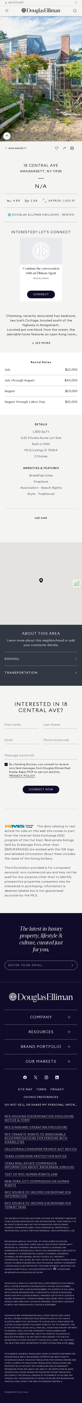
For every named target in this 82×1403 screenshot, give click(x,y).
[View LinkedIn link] (57, 1078)
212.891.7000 (54, 1241)
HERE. (71, 1343)
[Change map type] (76, 583)
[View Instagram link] (46, 1078)
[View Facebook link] (25, 1078)
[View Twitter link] (35, 1078)
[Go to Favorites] (75, 2)
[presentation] (41, 78)
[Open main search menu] (75, 10)
